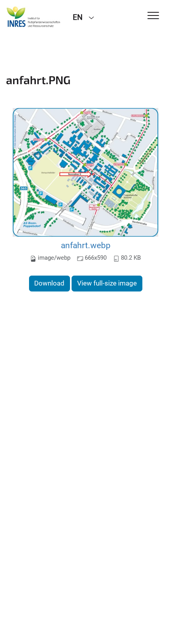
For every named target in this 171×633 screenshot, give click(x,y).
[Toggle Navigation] (153, 16)
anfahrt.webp (86, 245)
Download (49, 283)
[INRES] (33, 16)
